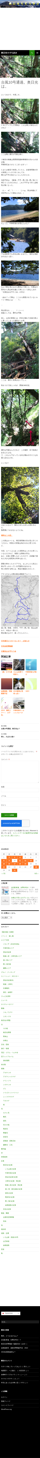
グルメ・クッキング (8, 972)
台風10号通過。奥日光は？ (10, 727)
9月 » (36, 873)
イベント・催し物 (7, 936)
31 (15, 870)
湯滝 (4, 1121)
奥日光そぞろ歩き (9, 53)
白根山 (5, 1040)
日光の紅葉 (7, 1209)
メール (3, 796)
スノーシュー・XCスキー (10, 976)
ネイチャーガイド (7, 1004)
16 (9, 864)
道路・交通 (5, 1233)
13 (31, 860)
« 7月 (3, 873)
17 (15, 864)
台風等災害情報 (8, 1217)
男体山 (5, 1036)
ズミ (4, 1089)
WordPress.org (6, 1409)
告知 (4, 1221)
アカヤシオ (7, 1072)
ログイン (4, 1397)
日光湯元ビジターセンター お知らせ (15, 641)
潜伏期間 (6, 1060)
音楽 (2, 1249)
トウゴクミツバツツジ (11, 1093)
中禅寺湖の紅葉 (10, 1173)
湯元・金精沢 (7, 992)
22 (4, 867)
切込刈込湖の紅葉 (11, 1177)
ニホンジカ (7, 1016)
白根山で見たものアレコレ (20, 898)
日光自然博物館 (7, 646)
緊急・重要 (5, 1213)
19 (25, 864)
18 (20, 864)
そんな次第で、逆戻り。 (18, 673)
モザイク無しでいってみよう (11, 1366)
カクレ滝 (6, 1113)
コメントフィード (7, 1405)
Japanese (8, 1313)
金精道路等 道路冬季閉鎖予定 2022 (14, 1348)
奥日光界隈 (7, 1032)
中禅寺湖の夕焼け (31, 673)
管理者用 (4, 1157)
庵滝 (4, 1117)
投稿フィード (5, 1401)
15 (4, 864)
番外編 (3, 1149)
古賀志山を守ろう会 (8, 651)
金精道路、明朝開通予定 (6, 692)
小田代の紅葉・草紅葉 (13, 1181)
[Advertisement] (20, 29)
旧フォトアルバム (7, 1056)
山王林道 (6, 1241)
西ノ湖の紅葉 (9, 1201)
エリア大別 (5, 940)
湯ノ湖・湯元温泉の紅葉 (13, 1189)
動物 (2, 1008)
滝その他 (6, 1125)
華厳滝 (5, 1133)
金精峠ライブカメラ (8, 1374)
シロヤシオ (7, 1084)
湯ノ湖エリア (7, 960)
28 (36, 867)
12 (25, 860)
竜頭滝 (5, 1129)
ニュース (4, 1000)
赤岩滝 (5, 1137)
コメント (5, 759)
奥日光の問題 (5, 1020)
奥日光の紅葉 (7, 1165)
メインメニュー (37, 52)
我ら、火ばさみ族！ (8, 735)
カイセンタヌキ (6, 1378)
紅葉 (2, 1161)
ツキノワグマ (7, 1012)
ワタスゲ (6, 1101)
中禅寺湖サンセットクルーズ (18, 711)
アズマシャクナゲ (9, 1076)
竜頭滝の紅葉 (9, 1197)
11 (20, 860)
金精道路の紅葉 (10, 1205)
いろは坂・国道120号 (10, 1237)
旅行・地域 (5, 1048)
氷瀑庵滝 (6, 988)
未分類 (3, 1064)
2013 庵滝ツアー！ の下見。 (6, 712)
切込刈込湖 (7, 952)
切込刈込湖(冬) (8, 980)
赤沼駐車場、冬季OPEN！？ (21, 887)
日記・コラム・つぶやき (9, 1052)
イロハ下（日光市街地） (11, 944)
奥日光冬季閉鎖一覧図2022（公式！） (14, 1344)
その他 (5, 1028)
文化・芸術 (5, 1044)
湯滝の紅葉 (9, 1193)
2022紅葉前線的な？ (8, 1352)
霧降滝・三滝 (7, 1145)
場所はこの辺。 (7, 535)
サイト (3, 805)
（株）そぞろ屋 (6, 672)
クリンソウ (7, 1080)
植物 (2, 1068)
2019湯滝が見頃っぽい (18, 692)
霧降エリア (7, 968)
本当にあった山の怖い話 (9, 1382)
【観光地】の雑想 (7, 932)
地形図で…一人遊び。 (9, 1370)
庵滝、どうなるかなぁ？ (9, 1336)
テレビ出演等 (5, 996)
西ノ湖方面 (7, 964)
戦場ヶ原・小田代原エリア (12, 956)
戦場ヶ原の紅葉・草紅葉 (13, 1185)
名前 (2, 787)
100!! (27, 691)
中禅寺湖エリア (8, 948)
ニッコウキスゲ (8, 1097)
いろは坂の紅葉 (10, 1169)
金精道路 (6, 1245)
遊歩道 (3, 1229)
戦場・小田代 (7, 984)
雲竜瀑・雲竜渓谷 (9, 1141)
